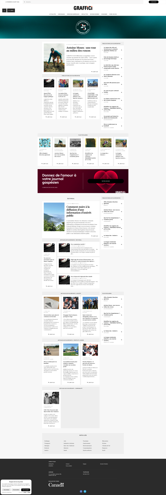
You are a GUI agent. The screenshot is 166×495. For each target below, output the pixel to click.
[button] (11, 10)
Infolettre (84, 14)
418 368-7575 (86, 474)
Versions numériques (73, 14)
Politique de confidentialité (6, 492)
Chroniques (61, 14)
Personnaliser (16, 489)
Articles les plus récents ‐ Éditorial (71, 240)
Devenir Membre (94, 14)
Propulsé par (21, 492)
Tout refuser (6, 489)
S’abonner (104, 14)
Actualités (52, 14)
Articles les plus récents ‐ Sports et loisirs (71, 340)
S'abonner (153, 2)
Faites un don (106, 181)
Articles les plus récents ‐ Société (71, 293)
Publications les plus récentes (71, 75)
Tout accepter (26, 489)
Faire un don (113, 14)
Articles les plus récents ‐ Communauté (70, 388)
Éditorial (71, 198)
